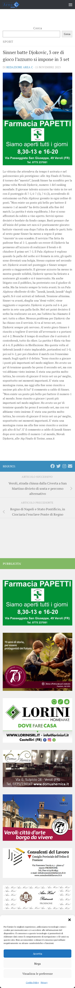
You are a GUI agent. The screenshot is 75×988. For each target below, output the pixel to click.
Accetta (37, 953)
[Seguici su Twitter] (58, 466)
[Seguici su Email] (70, 466)
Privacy (44, 982)
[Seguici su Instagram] (64, 466)
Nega (37, 963)
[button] (69, 920)
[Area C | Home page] (13, 4)
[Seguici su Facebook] (52, 466)
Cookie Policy (32, 982)
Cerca (37, 28)
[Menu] (70, 4)
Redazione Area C (19, 67)
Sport (8, 42)
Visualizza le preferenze (37, 973)
